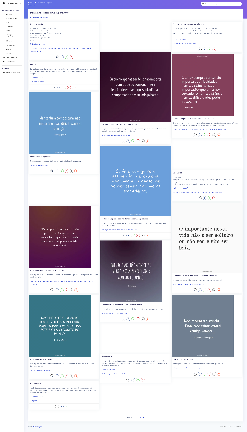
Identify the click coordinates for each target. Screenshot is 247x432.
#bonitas (117, 135)
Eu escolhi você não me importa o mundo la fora (122, 304)
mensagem (13, 3)
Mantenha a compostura (40, 156)
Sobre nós (223, 427)
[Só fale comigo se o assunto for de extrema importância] (135, 181)
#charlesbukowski (179, 192)
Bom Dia (8, 49)
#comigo (105, 230)
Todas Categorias (11, 57)
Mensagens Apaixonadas (10, 36)
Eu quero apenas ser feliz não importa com (119, 124)
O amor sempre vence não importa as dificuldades (194, 118)
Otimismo (9, 41)
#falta (63, 281)
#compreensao (199, 192)
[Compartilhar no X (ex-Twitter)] (57, 57)
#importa (40, 82)
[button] (74, 87)
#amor (76, 281)
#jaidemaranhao (114, 230)
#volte (128, 230)
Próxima (141, 417)
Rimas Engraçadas (12, 18)
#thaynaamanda (107, 135)
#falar (123, 230)
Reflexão (8, 53)
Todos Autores (10, 62)
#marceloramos (107, 313)
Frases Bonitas (10, 45)
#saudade (34, 281)
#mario (82, 48)
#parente (46, 281)
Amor (7, 22)
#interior (34, 82)
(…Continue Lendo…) (37, 44)
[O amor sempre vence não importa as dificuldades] (203, 85)
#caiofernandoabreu (120, 374)
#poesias (76, 48)
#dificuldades (212, 129)
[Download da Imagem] (71, 171)
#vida (39, 51)
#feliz (130, 135)
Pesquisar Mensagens (13, 72)
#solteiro (181, 284)
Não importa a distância (183, 359)
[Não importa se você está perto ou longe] (60, 237)
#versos (33, 51)
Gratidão (8, 31)
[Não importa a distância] (203, 326)
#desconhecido (55, 281)
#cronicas (68, 48)
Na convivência (36, 24)
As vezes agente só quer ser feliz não (188, 24)
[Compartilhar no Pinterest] (71, 57)
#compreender (210, 192)
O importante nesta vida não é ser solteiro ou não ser (195, 275)
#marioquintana (52, 48)
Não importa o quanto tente (41, 359)
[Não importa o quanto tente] (60, 326)
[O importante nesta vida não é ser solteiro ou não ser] (207, 238)
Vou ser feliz (107, 356)
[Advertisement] (64, 191)
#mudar (33, 370)
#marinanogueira (191, 284)
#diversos (34, 48)
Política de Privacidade (236, 427)
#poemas (61, 48)
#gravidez (89, 48)
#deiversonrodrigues (195, 368)
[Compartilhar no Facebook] (62, 57)
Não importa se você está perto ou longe (47, 270)
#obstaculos (222, 129)
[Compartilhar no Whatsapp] (66, 57)
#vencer (204, 129)
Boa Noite (9, 14)
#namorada (70, 281)
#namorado (84, 281)
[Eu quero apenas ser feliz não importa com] (135, 87)
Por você (33, 64)
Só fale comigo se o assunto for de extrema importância (125, 219)
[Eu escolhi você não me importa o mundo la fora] (131, 271)
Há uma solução (37, 383)
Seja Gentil (177, 173)
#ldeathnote (48, 370)
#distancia (197, 129)
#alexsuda (184, 129)
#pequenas (42, 48)
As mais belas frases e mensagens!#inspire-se (40, 4)
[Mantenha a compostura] (60, 123)
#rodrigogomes (178, 43)
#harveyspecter (43, 165)
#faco (40, 281)
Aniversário (9, 27)
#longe (91, 281)
